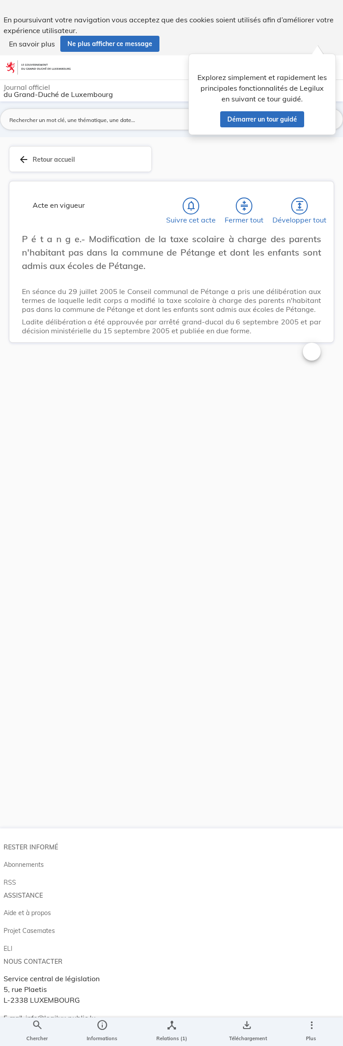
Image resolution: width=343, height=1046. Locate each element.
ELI (8, 949)
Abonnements (24, 865)
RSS (10, 882)
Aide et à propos (27, 913)
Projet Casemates (29, 931)
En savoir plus (32, 43)
